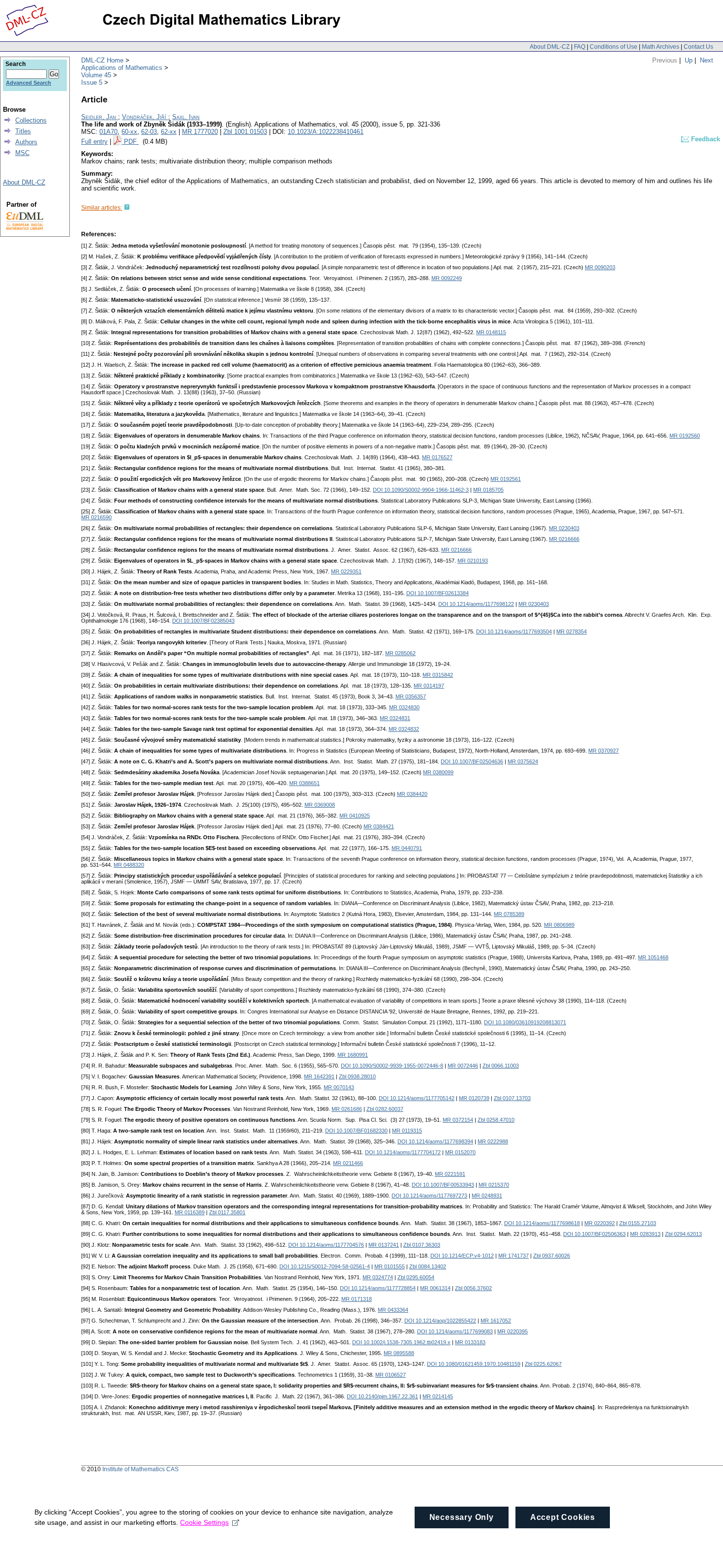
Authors (26, 142)
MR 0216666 (564, 539)
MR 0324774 (377, 1277)
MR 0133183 (470, 1342)
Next (706, 60)
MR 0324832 (404, 729)
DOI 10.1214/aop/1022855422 (440, 1321)
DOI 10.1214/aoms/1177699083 (455, 1331)
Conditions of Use (613, 46)
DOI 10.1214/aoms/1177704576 (326, 1245)
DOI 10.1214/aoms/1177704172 (403, 1152)
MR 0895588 (399, 1353)
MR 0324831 (395, 718)
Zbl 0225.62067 (543, 1364)
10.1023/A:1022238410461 (325, 131)
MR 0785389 (509, 914)
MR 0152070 (460, 1152)
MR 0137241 (383, 1245)
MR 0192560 (684, 436)
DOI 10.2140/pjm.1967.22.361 (382, 1396)
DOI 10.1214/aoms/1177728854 (378, 1288)
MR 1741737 (513, 1256)
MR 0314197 (429, 686)
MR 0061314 (435, 1288)
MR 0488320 (129, 865)
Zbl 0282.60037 (384, 1109)
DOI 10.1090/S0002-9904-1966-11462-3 (421, 490)
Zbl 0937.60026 (551, 1256)
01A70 (108, 131)
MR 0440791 (407, 848)
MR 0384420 (412, 794)
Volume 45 (96, 75)
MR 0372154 (458, 1120)
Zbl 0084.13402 (427, 1266)
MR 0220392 (599, 1223)
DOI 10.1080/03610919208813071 (525, 1022)
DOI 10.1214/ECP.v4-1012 (462, 1256)
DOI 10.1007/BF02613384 (437, 593)
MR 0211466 (348, 1163)
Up (689, 60)
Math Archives (660, 46)
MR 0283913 (645, 1234)
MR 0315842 (437, 675)
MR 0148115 (491, 332)
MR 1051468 (653, 957)
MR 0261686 (346, 1109)
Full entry (94, 141)
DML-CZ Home (102, 60)
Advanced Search (28, 83)
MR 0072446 (463, 1066)
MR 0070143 (339, 1087)
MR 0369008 (319, 805)
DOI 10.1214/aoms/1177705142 (416, 1098)
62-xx (169, 131)
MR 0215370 (494, 1185)
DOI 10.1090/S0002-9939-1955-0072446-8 (392, 1066)
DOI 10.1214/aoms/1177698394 (435, 1141)
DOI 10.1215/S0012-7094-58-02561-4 (324, 1266)
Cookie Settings (204, 1522)
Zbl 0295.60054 (415, 1277)
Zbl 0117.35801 (227, 1212)
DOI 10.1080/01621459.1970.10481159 (473, 1364)
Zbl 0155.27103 (637, 1223)
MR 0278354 (571, 631)
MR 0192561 (505, 479)
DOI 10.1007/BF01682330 (356, 1131)
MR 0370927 (603, 751)
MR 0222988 (493, 1141)
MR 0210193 (472, 561)
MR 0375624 (523, 761)
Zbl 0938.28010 (357, 1076)
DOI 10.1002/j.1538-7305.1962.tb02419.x (401, 1342)
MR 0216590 (96, 517)
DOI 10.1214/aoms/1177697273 (429, 1196)
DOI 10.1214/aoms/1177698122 (476, 604)
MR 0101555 (389, 1266)
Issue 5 (91, 82)
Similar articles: (101, 207)
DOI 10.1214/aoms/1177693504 (514, 631)
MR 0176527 (437, 457)
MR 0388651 (304, 783)
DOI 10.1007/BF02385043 (203, 621)
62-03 (149, 131)
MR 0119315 (407, 1131)
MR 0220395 (512, 1331)
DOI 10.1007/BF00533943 (443, 1185)
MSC (22, 153)
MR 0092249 (446, 278)
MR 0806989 (559, 925)
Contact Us (698, 46)
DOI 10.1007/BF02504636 (472, 761)
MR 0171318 (356, 1299)
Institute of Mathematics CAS (140, 1469)
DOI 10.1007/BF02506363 (594, 1234)
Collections (31, 120)
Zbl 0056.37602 (473, 1288)
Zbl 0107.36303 (421, 1245)
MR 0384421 (378, 826)
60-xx (129, 131)
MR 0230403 (564, 528)
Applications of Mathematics (121, 67)
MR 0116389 (190, 1212)
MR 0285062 (400, 653)
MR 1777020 (200, 131)
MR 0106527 (390, 1375)
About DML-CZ (550, 46)
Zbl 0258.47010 (496, 1120)
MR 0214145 (437, 1396)
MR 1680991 (352, 1055)
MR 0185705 (488, 490)
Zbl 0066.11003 (500, 1066)
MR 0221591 (450, 1174)
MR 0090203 (600, 267)
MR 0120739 (474, 1098)
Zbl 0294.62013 (683, 1234)
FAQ (579, 46)
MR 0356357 (410, 696)
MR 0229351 (346, 571)
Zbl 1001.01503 (245, 131)
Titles (23, 131)
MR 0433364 (393, 1310)
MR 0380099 (438, 772)
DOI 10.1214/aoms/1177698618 (542, 1223)
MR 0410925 (354, 816)
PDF (131, 141)
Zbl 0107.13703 (512, 1098)
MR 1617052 (496, 1321)
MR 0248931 (487, 1196)
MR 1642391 (319, 1076)
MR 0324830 (404, 707)
